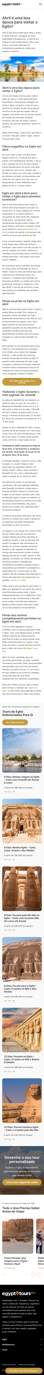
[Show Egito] (25, 1339)
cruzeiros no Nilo (18, 580)
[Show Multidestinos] (29, 1344)
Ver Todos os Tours (15, 722)
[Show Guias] (25, 1350)
